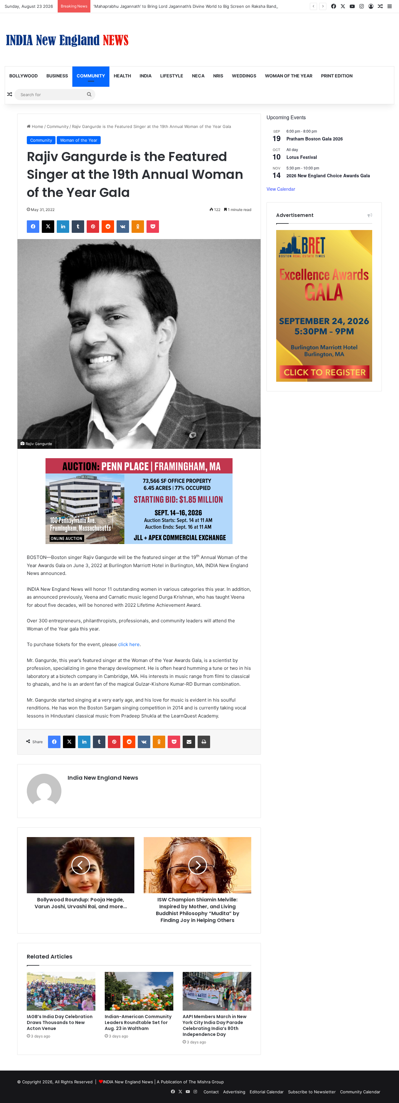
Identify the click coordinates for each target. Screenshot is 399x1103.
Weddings (244, 75)
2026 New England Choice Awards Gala (328, 175)
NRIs (218, 75)
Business (57, 75)
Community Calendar (360, 1091)
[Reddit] (108, 226)
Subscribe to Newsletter (312, 1091)
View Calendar (281, 189)
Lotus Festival (301, 157)
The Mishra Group (206, 1081)
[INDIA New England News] (67, 40)
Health (122, 75)
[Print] (204, 742)
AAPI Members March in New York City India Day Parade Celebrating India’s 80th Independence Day (215, 1025)
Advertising (234, 1091)
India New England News (103, 778)
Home (37, 126)
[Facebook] (33, 226)
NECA (198, 75)
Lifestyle (171, 75)
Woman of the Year (288, 75)
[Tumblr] (78, 226)
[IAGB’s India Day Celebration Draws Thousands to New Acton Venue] (61, 991)
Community (91, 75)
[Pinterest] (93, 226)
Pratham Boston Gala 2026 (314, 138)
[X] (48, 226)
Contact (211, 1091)
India (145, 75)
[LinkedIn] (63, 226)
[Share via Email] (189, 742)
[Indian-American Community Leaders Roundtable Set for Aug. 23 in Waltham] (139, 991)
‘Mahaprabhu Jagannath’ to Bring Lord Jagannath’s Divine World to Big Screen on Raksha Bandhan (188, 6)
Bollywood (23, 75)
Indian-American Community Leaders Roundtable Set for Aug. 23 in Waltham (138, 1022)
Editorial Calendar (267, 1091)
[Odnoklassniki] (138, 226)
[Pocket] (153, 226)
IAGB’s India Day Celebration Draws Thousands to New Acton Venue (60, 1022)
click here (129, 644)
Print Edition (337, 75)
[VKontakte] (123, 226)
